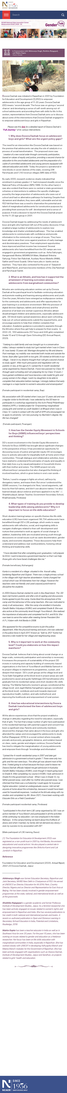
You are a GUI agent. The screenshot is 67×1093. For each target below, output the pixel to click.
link (23, 127)
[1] (34, 99)
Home (5, 30)
